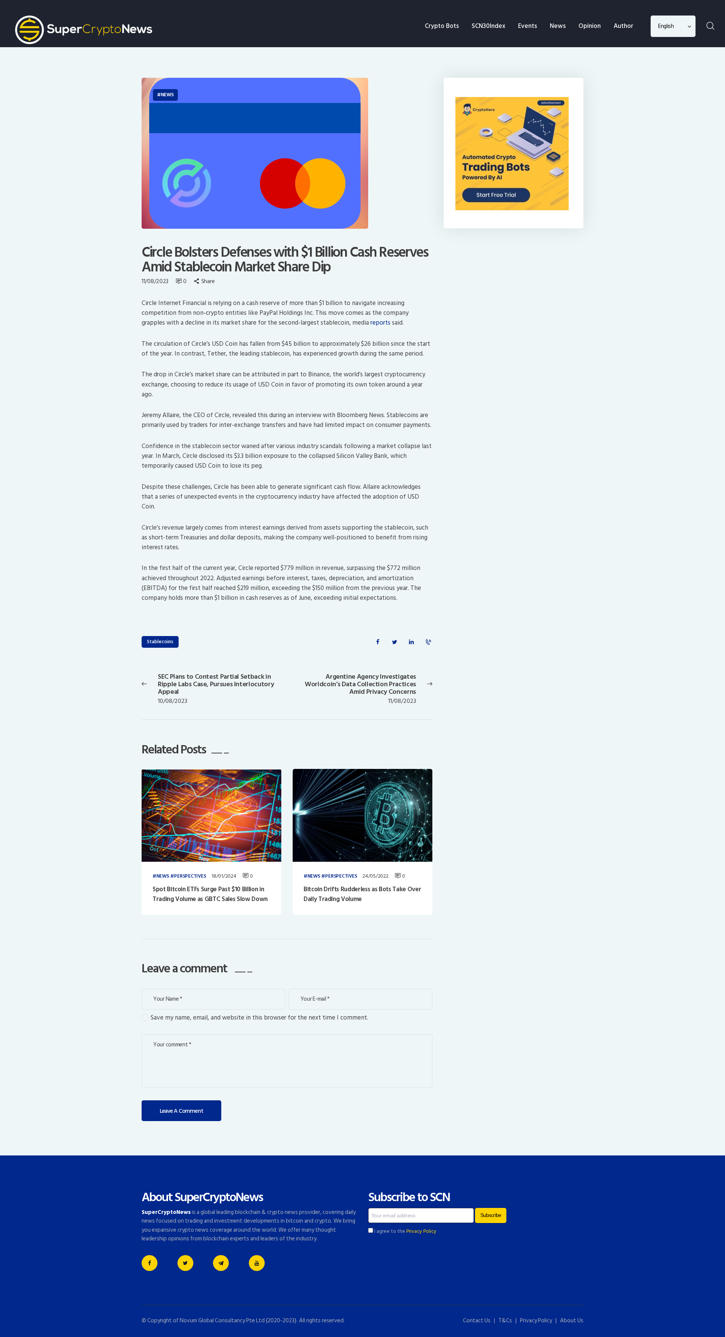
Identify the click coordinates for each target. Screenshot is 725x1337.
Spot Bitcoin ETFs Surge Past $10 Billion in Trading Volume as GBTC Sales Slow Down (210, 894)
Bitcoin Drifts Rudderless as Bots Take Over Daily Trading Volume (362, 894)
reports (380, 322)
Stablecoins (160, 641)
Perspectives (190, 876)
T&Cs (505, 1320)
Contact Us (477, 1320)
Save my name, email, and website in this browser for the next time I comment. (259, 1018)
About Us (571, 1320)
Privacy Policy (421, 1231)
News (167, 95)
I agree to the (405, 1231)
